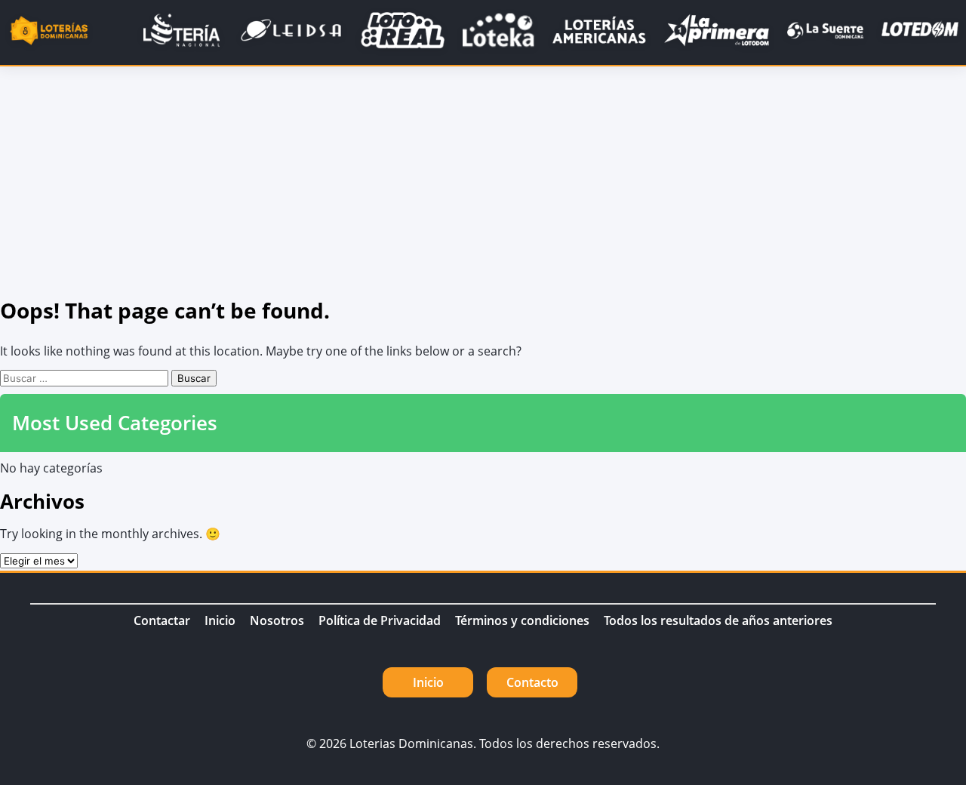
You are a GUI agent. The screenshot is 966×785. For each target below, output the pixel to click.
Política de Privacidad (379, 620)
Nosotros (277, 620)
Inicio (220, 620)
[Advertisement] (483, 179)
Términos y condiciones (522, 620)
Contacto (532, 682)
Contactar (162, 620)
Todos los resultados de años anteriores (718, 620)
